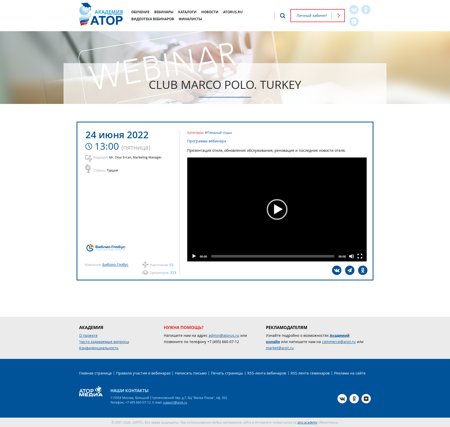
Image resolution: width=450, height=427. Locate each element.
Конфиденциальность (98, 347)
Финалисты (190, 19)
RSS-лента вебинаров (266, 373)
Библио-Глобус (115, 264)
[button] (277, 209)
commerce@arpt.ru (339, 341)
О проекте (88, 335)
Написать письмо (191, 373)
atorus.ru (233, 12)
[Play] (194, 256)
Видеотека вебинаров (152, 19)
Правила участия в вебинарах (143, 373)
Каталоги (187, 12)
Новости (209, 12)
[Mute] (351, 256)
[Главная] (101, 14)
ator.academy (307, 422)
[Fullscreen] (359, 256)
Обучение (140, 12)
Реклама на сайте (350, 373)
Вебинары (163, 12)
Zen (354, 21)
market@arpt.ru (280, 347)
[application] (277, 209)
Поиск (282, 15)
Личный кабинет (312, 15)
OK (366, 9)
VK (354, 9)
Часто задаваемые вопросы (104, 341)
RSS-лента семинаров (310, 373)
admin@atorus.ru (224, 335)
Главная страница (95, 373)
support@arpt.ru (175, 402)
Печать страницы (227, 373)
